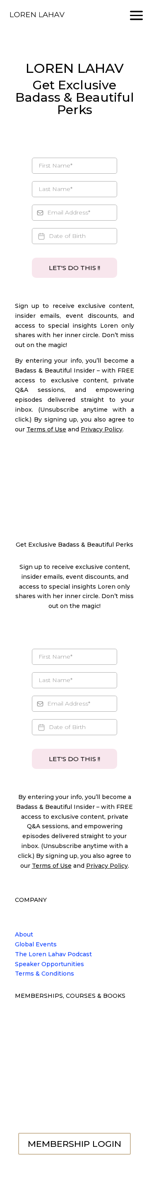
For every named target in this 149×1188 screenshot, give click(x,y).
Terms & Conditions (44, 973)
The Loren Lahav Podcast (53, 954)
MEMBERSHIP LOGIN (74, 1144)
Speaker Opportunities (49, 964)
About (24, 934)
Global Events (36, 944)
